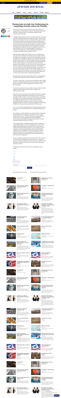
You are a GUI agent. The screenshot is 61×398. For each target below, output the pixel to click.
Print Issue (47, 12)
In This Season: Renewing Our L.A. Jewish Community (47, 217)
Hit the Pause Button (45, 233)
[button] (2, 36)
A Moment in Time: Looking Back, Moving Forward (22, 186)
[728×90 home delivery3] (30, 16)
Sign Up (29, 167)
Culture (24, 12)
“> (17, 107)
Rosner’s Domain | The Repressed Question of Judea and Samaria (23, 242)
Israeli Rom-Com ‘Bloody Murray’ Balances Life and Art (23, 204)
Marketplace (36, 12)
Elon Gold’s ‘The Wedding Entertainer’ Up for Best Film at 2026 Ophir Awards (47, 204)
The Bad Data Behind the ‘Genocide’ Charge (22, 217)
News (13, 12)
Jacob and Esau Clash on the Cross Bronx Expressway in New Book (47, 194)
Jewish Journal (30, 7)
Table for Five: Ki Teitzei (46, 226)
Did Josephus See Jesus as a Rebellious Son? (47, 179)
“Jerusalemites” (20, 178)
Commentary (18, 12)
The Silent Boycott (20, 233)
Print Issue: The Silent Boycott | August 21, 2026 (23, 194)
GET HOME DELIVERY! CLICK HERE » (30, 0)
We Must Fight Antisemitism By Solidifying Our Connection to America (23, 262)
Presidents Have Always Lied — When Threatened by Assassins (47, 242)
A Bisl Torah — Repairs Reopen (47, 185)
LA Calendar (41, 12)
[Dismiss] (43, 390)
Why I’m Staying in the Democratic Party (46, 253)
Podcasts (29, 12)
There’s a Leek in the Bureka (22, 226)
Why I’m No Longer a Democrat (23, 252)
